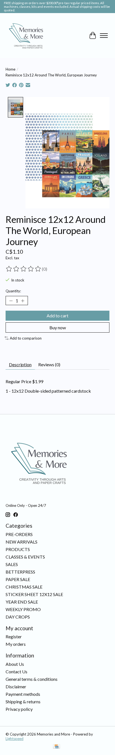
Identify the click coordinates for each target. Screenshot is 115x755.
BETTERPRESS (20, 571)
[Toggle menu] (103, 35)
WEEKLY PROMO (23, 609)
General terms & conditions (32, 679)
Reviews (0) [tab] (49, 364)
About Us (15, 664)
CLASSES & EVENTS (25, 556)
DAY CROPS (18, 616)
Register (14, 636)
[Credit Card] (56, 746)
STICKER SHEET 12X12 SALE (34, 594)
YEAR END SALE (22, 601)
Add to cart (57, 315)
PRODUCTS (18, 549)
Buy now (57, 327)
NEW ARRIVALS (21, 541)
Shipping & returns (23, 701)
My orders (16, 644)
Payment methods (23, 694)
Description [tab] (20, 364)
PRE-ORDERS (19, 534)
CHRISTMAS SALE (24, 586)
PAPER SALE (18, 579)
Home (10, 69)
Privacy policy (19, 709)
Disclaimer (16, 686)
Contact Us (16, 671)
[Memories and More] (26, 35)
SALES (12, 564)
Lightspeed (14, 738)
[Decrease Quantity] (11, 300)
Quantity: (13, 291)
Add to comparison (26, 338)
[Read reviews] (24, 269)
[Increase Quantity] (22, 300)
